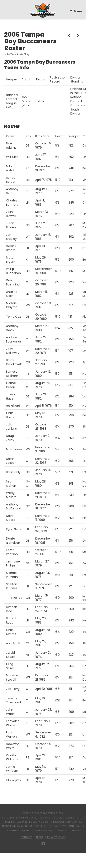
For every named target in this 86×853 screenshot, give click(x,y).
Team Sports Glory (19, 54)
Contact (26, 837)
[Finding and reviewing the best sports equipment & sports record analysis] (43, 11)
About (39, 837)
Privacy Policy (56, 837)
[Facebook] (43, 844)
